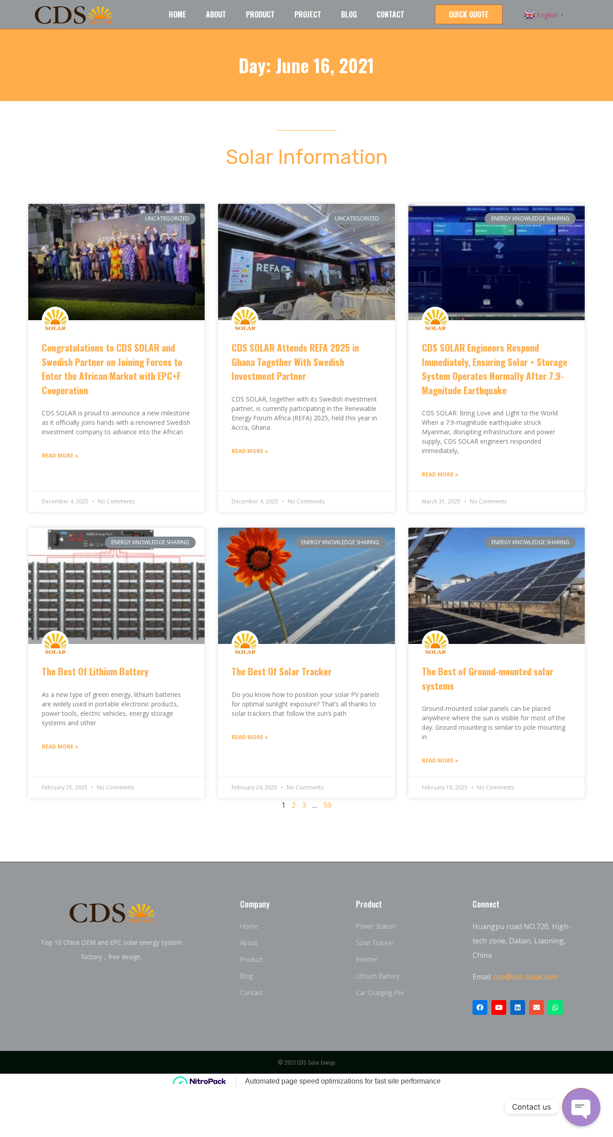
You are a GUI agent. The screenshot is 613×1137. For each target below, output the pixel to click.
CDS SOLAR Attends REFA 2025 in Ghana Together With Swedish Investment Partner (295, 361)
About (216, 14)
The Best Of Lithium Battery (95, 671)
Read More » (60, 455)
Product (260, 14)
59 (328, 805)
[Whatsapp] (555, 1007)
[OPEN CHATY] (581, 1107)
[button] (469, 14)
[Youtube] (498, 1007)
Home (177, 14)
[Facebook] (480, 1007)
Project (307, 14)
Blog (349, 14)
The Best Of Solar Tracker (282, 671)
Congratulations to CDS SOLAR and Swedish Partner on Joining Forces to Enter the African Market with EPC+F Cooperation (112, 368)
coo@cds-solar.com (526, 977)
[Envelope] (536, 1007)
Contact (390, 14)
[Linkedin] (517, 1007)
